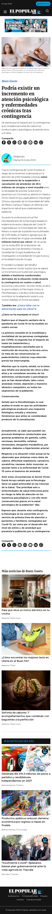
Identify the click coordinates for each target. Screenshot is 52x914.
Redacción (19, 156)
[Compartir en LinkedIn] (36, 142)
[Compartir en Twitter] (9, 142)
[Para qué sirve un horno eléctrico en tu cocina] (26, 591)
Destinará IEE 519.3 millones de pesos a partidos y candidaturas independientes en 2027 (26, 777)
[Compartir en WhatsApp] (14, 142)
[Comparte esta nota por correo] (25, 142)
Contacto (20, 900)
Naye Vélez (6, 874)
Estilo (13, 665)
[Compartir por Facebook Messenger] (30, 142)
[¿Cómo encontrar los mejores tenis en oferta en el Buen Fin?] (26, 639)
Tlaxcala (14, 874)
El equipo (43, 896)
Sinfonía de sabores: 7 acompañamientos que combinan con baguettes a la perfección (25, 716)
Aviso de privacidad (33, 900)
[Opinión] (26, 25)
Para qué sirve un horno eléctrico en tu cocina (26, 612)
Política (20, 785)
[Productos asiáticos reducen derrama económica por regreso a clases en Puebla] (26, 803)
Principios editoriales (30, 896)
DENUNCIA (44, 4)
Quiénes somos (13, 896)
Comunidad (22, 830)
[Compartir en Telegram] (20, 142)
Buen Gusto (9, 81)
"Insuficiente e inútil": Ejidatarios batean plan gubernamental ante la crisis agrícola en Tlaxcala (24, 866)
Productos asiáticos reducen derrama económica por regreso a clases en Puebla (25, 822)
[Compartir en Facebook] (4, 142)
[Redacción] (6, 158)
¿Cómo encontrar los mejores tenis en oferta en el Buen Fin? (25, 659)
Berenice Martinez (8, 785)
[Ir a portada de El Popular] (26, 12)
